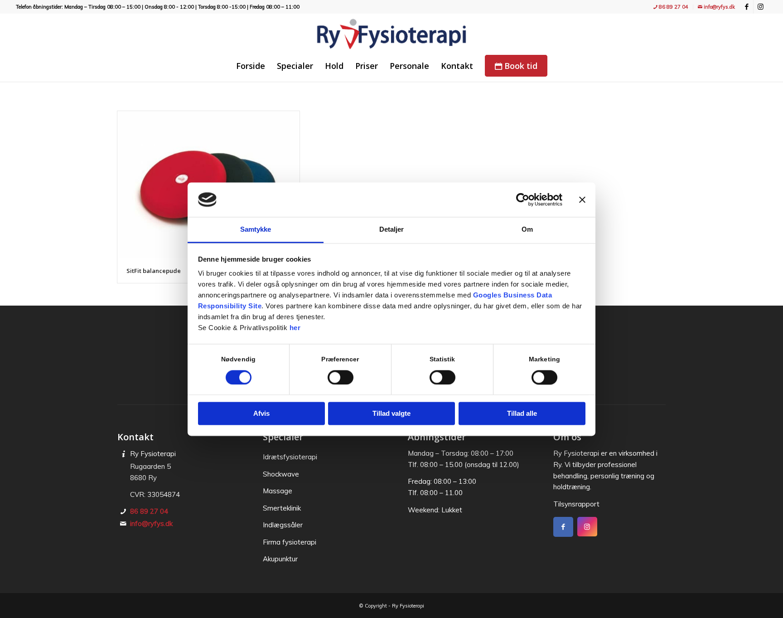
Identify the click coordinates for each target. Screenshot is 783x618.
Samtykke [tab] (255, 230)
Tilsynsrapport (576, 504)
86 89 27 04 (672, 7)
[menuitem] (671, 7)
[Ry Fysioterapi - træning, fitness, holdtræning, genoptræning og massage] (391, 34)
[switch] (340, 377)
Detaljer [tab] (391, 230)
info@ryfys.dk (718, 7)
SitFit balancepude (153, 271)
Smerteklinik (282, 508)
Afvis (261, 414)
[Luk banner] (582, 199)
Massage (277, 491)
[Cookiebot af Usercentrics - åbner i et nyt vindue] (522, 199)
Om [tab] (527, 230)
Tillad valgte (391, 414)
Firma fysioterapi (289, 542)
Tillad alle (522, 414)
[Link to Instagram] (760, 7)
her (295, 328)
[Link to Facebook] (746, 7)
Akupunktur (280, 559)
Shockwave (281, 474)
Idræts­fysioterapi (290, 457)
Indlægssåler (283, 525)
